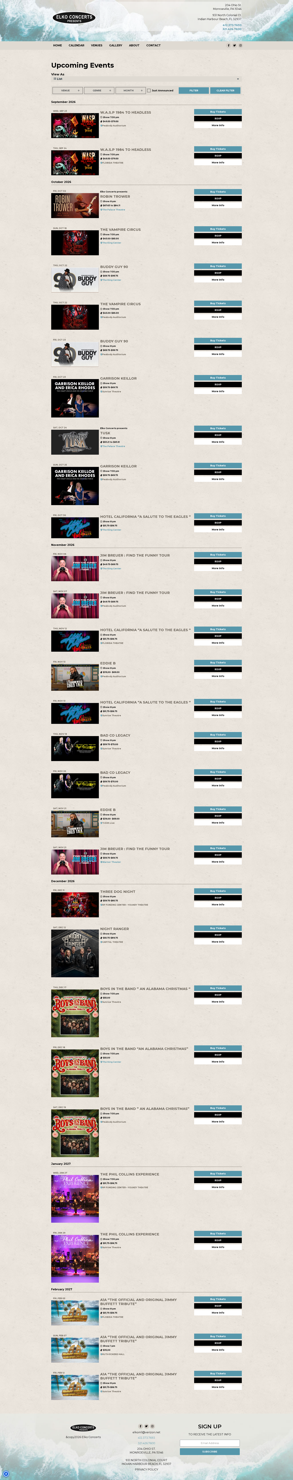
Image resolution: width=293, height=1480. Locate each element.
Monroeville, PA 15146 (227, 9)
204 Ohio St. (233, 5)
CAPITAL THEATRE (112, 942)
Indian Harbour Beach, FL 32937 (219, 19)
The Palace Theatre (113, 209)
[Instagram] (240, 45)
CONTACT (153, 45)
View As (57, 74)
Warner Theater (111, 862)
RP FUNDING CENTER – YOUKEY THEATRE (125, 905)
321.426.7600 (231, 29)
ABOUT (134, 45)
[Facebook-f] (228, 45)
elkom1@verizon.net (146, 1432)
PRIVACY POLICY (146, 1469)
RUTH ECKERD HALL (113, 1354)
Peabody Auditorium (114, 125)
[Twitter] (234, 45)
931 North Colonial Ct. (226, 15)
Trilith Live (108, 823)
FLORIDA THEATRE (112, 163)
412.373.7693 (232, 25)
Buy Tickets (218, 111)
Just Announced (162, 90)
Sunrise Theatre (111, 391)
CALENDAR (76, 45)
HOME (57, 45)
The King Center (111, 243)
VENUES (96, 45)
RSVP (218, 118)
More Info (218, 125)
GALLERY (115, 45)
